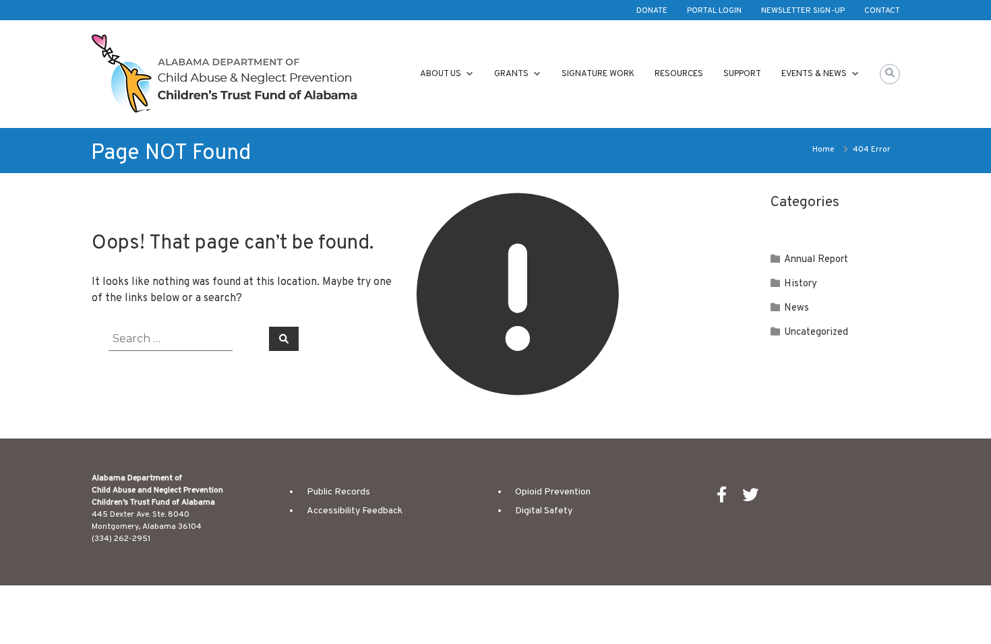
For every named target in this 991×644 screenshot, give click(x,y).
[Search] (284, 339)
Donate (651, 10)
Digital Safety (543, 511)
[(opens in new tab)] (728, 498)
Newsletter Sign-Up (803, 10)
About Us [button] (440, 74)
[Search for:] (180, 339)
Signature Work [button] (598, 74)
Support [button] (742, 74)
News (796, 308)
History (800, 284)
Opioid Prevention (553, 492)
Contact (882, 10)
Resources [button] (679, 74)
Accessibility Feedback (354, 511)
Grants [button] (511, 74)
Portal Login (714, 10)
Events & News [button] (814, 74)
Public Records (338, 492)
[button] (890, 74)
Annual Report (816, 259)
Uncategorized (816, 332)
